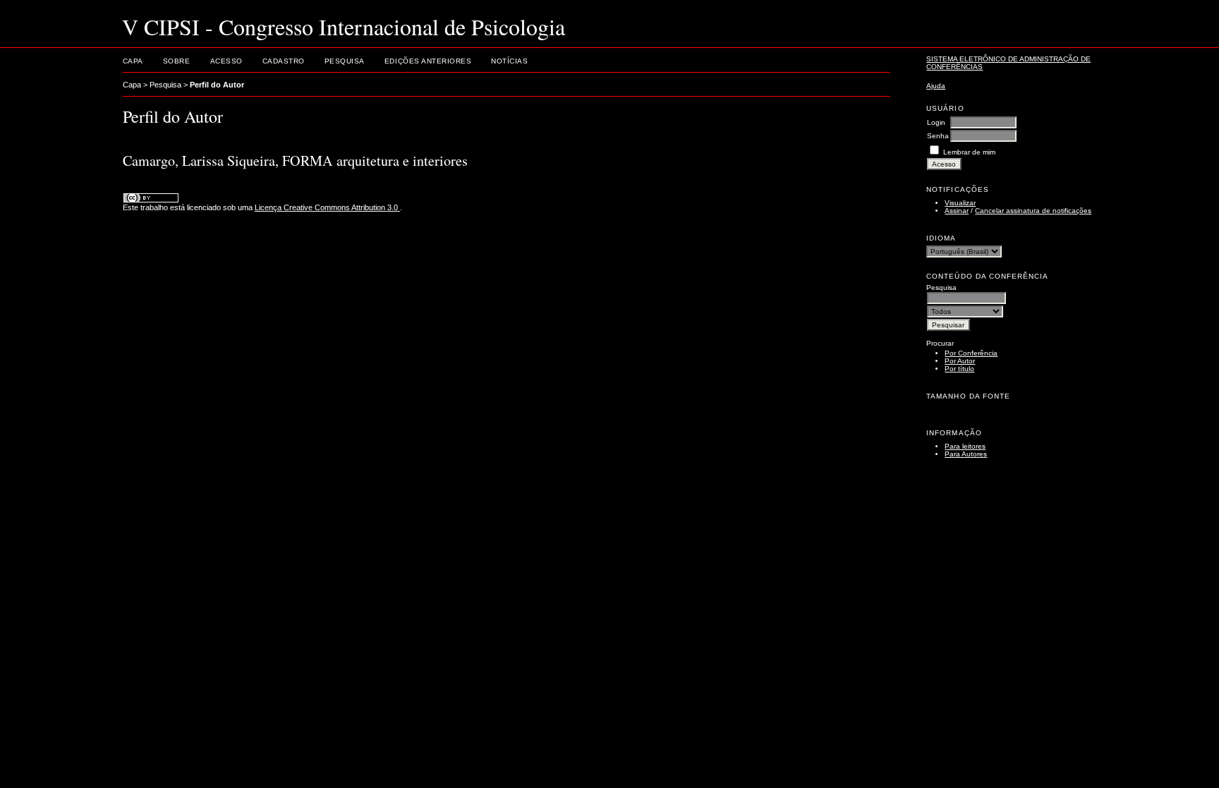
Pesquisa (345, 61)
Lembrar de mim (969, 152)
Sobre (176, 61)
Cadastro (283, 61)
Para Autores (966, 454)
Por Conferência (971, 353)
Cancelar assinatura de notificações (1033, 210)
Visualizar (960, 203)
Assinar (957, 210)
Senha (938, 136)
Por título (959, 368)
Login (936, 122)
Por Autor (960, 361)
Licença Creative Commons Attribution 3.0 (327, 207)
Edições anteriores (427, 61)
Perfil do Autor (217, 84)
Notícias (509, 61)
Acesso (226, 61)
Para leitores (965, 446)
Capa (133, 61)
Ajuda (935, 86)
